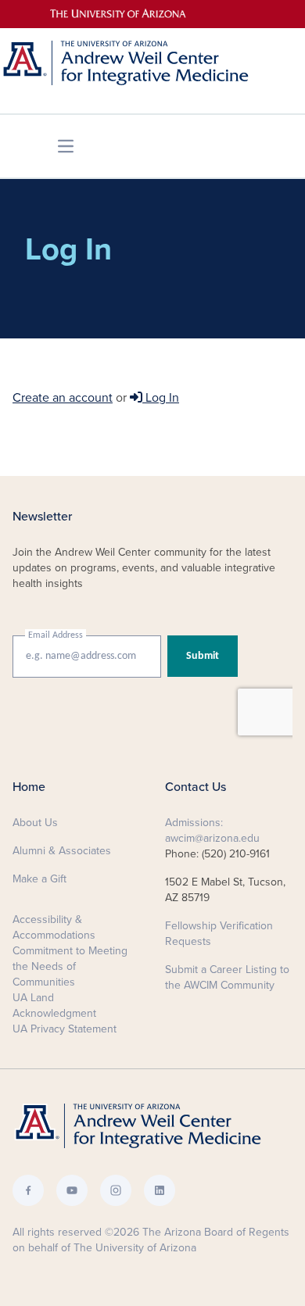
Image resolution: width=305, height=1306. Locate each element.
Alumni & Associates (62, 850)
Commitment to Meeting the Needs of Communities (70, 966)
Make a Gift (39, 879)
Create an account (63, 398)
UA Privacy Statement (65, 1029)
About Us (35, 822)
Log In (160, 398)
